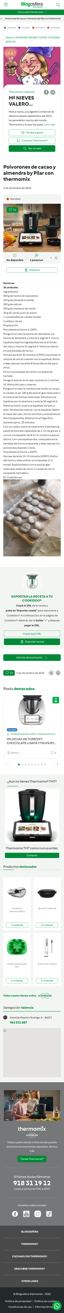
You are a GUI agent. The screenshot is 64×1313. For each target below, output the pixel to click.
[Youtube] (26, 1214)
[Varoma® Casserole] (47, 891)
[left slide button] (6, 764)
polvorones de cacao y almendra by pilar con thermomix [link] (33, 18)
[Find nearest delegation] (6, 4)
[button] (58, 4)
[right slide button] (57, 764)
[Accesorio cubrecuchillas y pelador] (17, 891)
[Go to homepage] (32, 5)
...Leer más (49, 124)
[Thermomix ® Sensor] (47, 947)
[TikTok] (49, 1214)
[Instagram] (37, 1214)
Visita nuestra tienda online (30, 12)
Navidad (12, 729)
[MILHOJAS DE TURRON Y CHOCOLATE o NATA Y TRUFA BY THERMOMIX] (32, 712)
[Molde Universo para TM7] (17, 947)
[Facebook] (15, 1214)
